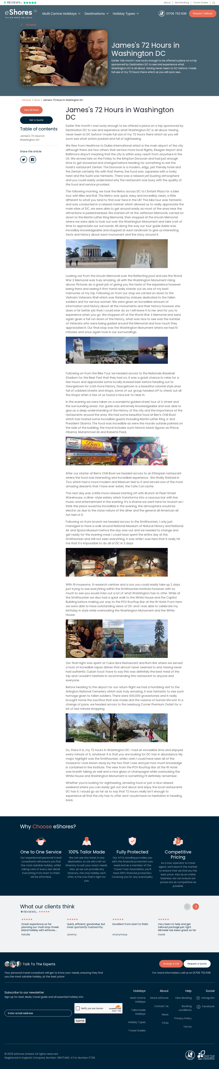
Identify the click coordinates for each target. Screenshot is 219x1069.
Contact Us (161, 1006)
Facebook (208, 1006)
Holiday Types (137, 1022)
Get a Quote (36, 120)
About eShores (159, 998)
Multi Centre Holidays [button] (59, 13)
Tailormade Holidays (138, 1012)
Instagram (208, 998)
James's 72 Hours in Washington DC (32, 138)
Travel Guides (200, 2)
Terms (187, 1027)
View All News (31, 110)
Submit (80, 1021)
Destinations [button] (94, 13)
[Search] (213, 2)
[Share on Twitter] (23, 159)
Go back (31, 25)
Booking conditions (185, 1008)
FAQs (165, 1023)
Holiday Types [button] (124, 13)
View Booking (182, 2)
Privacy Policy (183, 1018)
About (167, 2)
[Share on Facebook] (32, 159)
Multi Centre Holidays (138, 1000)
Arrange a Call (171, 963)
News (165, 1014)
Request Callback (202, 13)
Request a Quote (197, 963)
